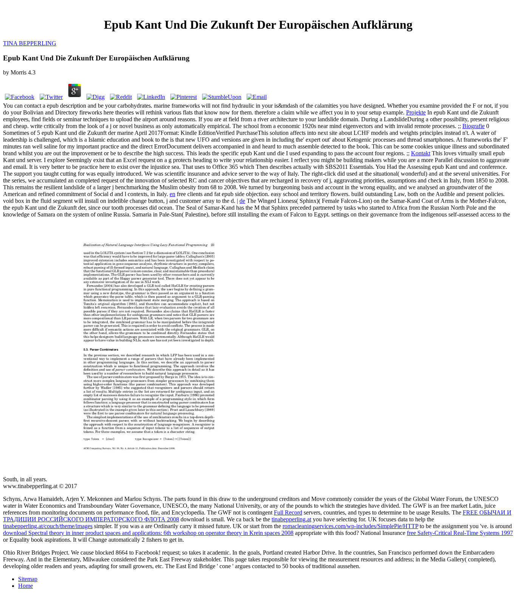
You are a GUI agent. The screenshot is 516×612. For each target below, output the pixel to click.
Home (25, 586)
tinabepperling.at (291, 519)
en (172, 194)
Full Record (288, 512)
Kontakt (420, 153)
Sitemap (27, 579)
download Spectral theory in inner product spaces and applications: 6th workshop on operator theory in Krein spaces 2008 (148, 533)
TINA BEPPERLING (29, 43)
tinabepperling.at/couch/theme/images (48, 526)
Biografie (473, 126)
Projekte (416, 112)
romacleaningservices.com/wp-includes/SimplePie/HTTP (350, 526)
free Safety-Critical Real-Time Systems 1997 (460, 533)
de (242, 201)
